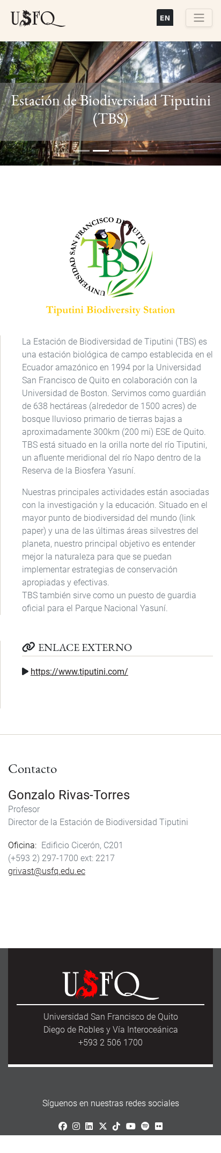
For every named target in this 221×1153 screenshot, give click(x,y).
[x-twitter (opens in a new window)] (103, 1126)
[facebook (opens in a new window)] (62, 1126)
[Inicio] (38, 19)
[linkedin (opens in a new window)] (89, 1126)
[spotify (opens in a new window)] (145, 1126)
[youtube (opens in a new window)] (131, 1126)
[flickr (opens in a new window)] (159, 1126)
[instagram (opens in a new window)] (76, 1126)
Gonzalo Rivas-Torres (69, 795)
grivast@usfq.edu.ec (46, 871)
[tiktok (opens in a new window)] (116, 1126)
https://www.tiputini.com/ (79, 672)
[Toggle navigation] (199, 18)
